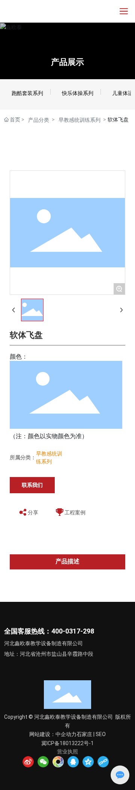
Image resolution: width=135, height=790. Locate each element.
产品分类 (38, 120)
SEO (101, 734)
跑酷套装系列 (27, 93)
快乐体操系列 (77, 93)
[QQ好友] (73, 761)
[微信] (43, 761)
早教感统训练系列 (79, 120)
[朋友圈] (58, 761)
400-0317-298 (72, 631)
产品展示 (67, 62)
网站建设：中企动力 (52, 734)
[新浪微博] (28, 761)
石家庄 (84, 734)
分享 (33, 512)
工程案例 (75, 512)
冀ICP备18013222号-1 (67, 743)
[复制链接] (103, 761)
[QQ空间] (88, 761)
